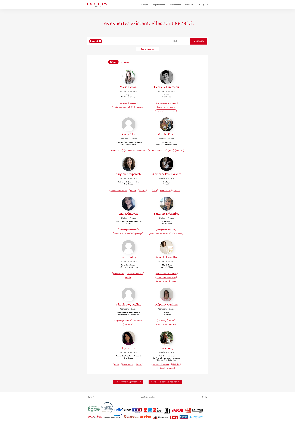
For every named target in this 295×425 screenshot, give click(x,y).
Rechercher (199, 41)
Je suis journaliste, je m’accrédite (128, 382)
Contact (91, 397)
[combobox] (129, 41)
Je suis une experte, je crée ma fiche (165, 382)
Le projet (144, 5)
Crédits (205, 397)
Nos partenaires (158, 5)
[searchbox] (125, 41)
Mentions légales (148, 397)
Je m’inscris (189, 5)
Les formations (175, 5)
